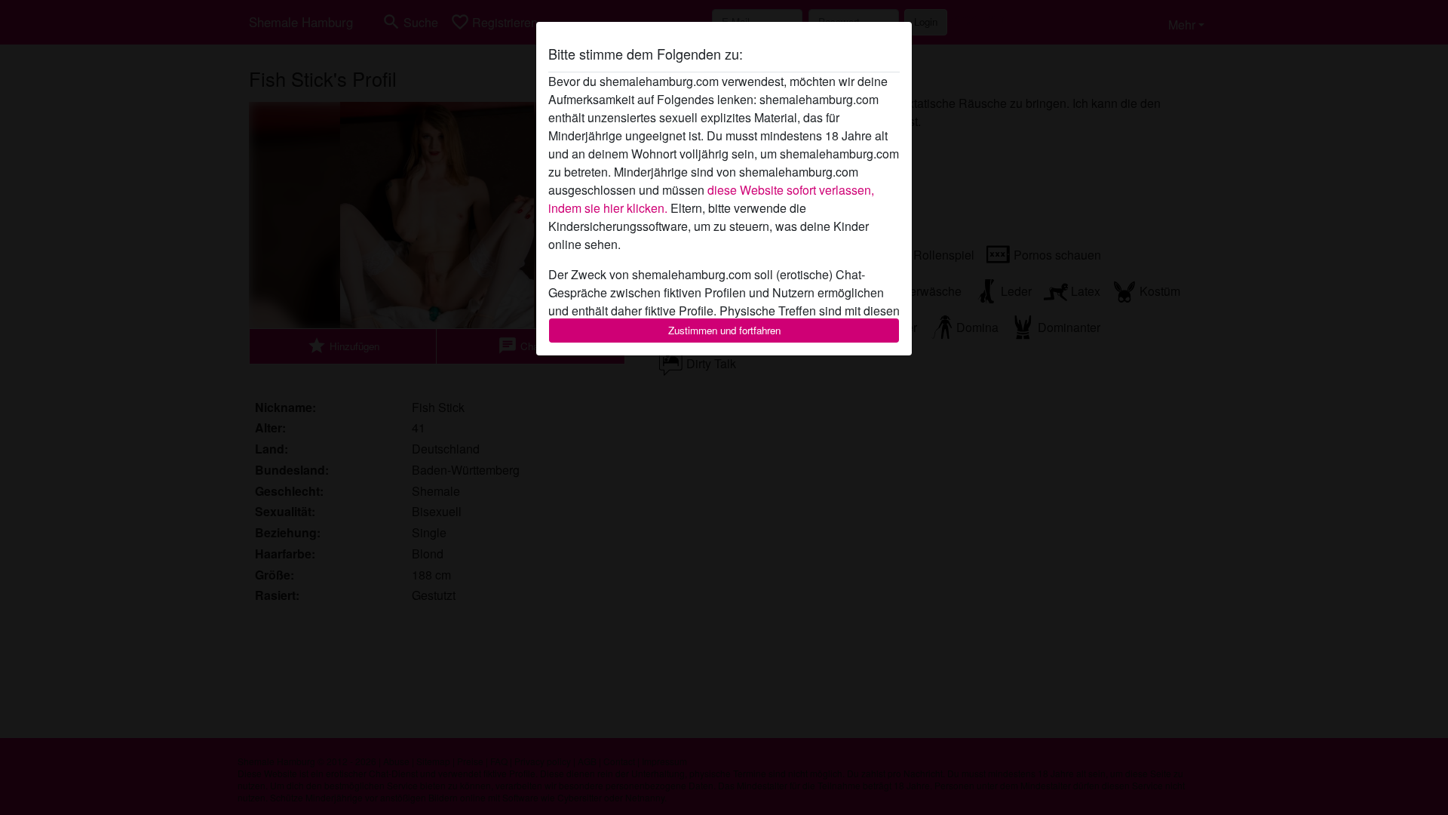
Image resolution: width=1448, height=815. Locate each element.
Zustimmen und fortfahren (724, 330)
